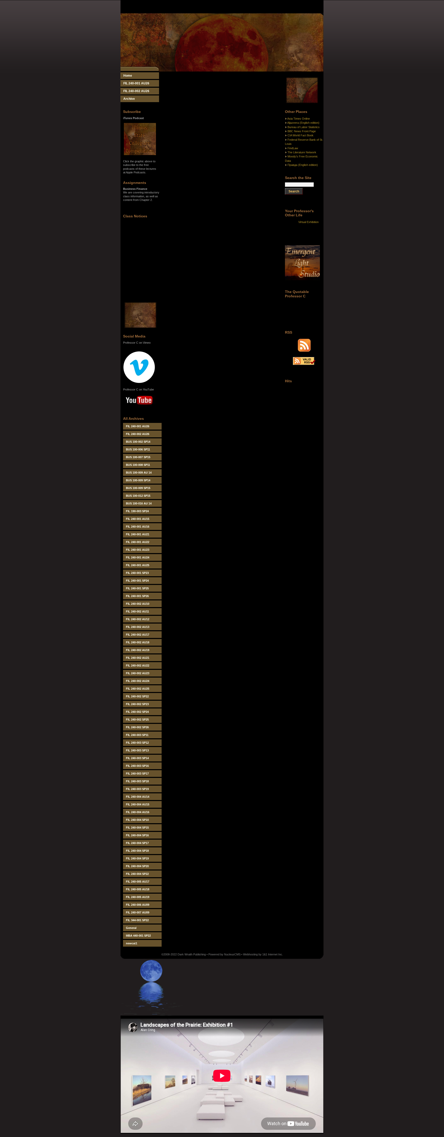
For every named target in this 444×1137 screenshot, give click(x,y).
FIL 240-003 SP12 (137, 742)
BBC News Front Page (302, 131)
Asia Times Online (298, 118)
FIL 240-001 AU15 (137, 518)
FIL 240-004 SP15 (137, 827)
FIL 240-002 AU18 (137, 642)
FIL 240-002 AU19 (137, 650)
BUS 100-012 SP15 (138, 495)
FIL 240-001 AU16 (137, 526)
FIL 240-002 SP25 (137, 719)
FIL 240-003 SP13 (137, 750)
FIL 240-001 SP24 (137, 580)
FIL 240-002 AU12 (137, 619)
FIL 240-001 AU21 (137, 534)
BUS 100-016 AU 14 (139, 503)
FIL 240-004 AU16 (137, 812)
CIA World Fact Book (300, 135)
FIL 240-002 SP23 (137, 704)
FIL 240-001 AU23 (137, 549)
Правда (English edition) (303, 164)
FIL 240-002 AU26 (136, 91)
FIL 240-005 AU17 (137, 881)
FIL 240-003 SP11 (137, 734)
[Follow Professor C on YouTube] (139, 408)
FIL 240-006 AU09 (137, 904)
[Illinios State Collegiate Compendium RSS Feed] (304, 350)
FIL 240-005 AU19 (137, 897)
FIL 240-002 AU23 (137, 673)
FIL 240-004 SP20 (137, 866)
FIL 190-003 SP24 (137, 511)
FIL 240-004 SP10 (137, 819)
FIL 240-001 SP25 (137, 588)
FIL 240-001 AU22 (137, 542)
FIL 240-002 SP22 (137, 696)
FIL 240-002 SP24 (137, 711)
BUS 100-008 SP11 (138, 464)
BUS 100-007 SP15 (138, 457)
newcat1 (131, 943)
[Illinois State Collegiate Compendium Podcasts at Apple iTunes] (140, 154)
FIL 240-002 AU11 (137, 611)
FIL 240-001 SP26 (137, 596)
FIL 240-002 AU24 (137, 680)
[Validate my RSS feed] (304, 364)
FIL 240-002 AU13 (137, 626)
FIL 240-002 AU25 (137, 688)
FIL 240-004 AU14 (137, 796)
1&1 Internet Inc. (272, 954)
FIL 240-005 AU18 (137, 889)
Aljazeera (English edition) (303, 122)
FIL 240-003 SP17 (137, 773)
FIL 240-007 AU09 (137, 912)
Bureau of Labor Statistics (304, 127)
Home (127, 75)
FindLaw (293, 148)
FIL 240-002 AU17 (137, 634)
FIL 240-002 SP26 (137, 727)
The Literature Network (302, 152)
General (131, 927)
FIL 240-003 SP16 (137, 765)
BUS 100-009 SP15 (138, 488)
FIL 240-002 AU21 (137, 657)
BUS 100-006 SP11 (138, 449)
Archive (129, 99)
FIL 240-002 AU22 (137, 665)
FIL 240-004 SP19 (137, 858)
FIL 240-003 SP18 (137, 781)
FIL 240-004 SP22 (137, 873)
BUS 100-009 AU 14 (139, 472)
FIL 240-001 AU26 (136, 83)
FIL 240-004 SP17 (137, 843)
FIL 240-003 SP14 (137, 758)
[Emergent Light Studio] (302, 279)
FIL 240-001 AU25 (137, 565)
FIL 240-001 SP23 (137, 572)
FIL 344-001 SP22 (137, 920)
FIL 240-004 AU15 (137, 804)
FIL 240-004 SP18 (137, 850)
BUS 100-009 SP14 (138, 480)
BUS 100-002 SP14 (138, 441)
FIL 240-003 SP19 (137, 788)
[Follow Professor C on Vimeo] (139, 382)
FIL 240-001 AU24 (137, 557)
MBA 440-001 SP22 (138, 935)
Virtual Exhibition (308, 222)
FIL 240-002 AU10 (137, 603)
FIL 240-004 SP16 (137, 835)
